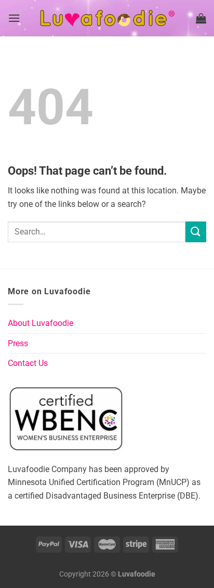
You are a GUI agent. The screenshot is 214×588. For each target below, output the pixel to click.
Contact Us (28, 363)
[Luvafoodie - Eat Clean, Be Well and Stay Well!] (107, 18)
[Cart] (201, 18)
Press (18, 343)
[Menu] (14, 18)
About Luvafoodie (40, 323)
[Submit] (195, 231)
